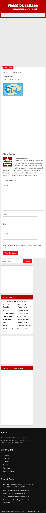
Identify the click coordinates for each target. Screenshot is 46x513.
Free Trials (22, 316)
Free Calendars (8, 313)
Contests (6, 461)
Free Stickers (7, 316)
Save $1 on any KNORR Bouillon (14, 493)
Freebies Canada (6, 511)
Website (5, 233)
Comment (6, 185)
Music (5, 326)
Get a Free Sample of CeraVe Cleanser (16, 490)
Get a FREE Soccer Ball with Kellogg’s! (16, 496)
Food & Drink (23, 310)
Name (5, 214)
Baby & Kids (22, 302)
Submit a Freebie (8, 471)
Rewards (6, 465)
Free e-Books (23, 313)
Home (5, 72)
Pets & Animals (8, 329)
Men (4, 322)
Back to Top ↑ (41, 511)
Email (5, 224)
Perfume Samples (24, 326)
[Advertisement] (23, 42)
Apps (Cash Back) (9, 301)
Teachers (6, 332)
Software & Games (24, 329)
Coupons (6, 310)
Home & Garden (24, 319)
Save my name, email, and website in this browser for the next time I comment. (22, 247)
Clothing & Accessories (22, 306)
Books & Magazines (6, 306)
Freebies (6, 455)
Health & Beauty (8, 319)
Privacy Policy (31, 511)
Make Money (7, 468)
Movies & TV (22, 322)
